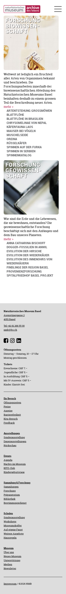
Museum (9, 548)
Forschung (10, 490)
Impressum (10, 583)
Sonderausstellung (14, 437)
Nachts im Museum (15, 464)
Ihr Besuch (10, 398)
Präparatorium (12, 494)
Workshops (10, 521)
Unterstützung (12, 560)
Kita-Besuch (11, 418)
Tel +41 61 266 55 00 (14, 325)
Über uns (9, 552)
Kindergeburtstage (14, 472)
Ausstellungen (12, 433)
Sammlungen (11, 486)
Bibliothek (9, 498)
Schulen (8, 513)
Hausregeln (10, 537)
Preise (7, 406)
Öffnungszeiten (12, 402)
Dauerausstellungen (15, 441)
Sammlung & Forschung (17, 482)
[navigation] (29, 111)
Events (7, 456)
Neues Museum (12, 556)
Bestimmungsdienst (15, 503)
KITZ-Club (9, 468)
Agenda (8, 460)
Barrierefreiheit (12, 414)
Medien (8, 564)
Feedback (9, 422)
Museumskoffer (13, 525)
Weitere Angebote (14, 533)
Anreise (8, 410)
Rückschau (10, 445)
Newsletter (10, 568)
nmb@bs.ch (10, 329)
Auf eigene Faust (13, 529)
